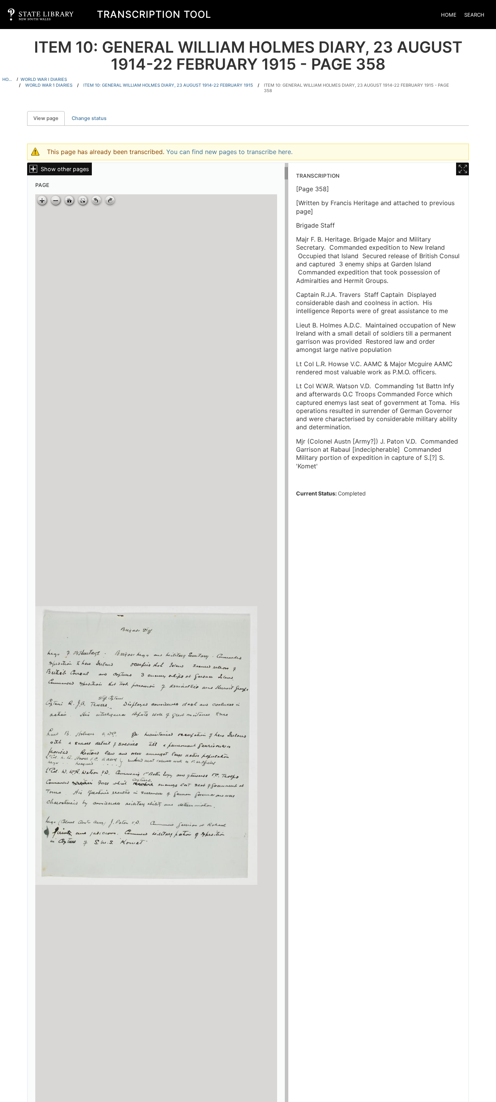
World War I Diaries (44, 79)
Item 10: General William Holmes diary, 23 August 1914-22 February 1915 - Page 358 (356, 88)
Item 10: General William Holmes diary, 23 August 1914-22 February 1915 (168, 85)
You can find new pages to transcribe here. (229, 152)
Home (448, 15)
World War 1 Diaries (48, 85)
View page (49, 118)
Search (474, 15)
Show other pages (65, 169)
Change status (89, 118)
